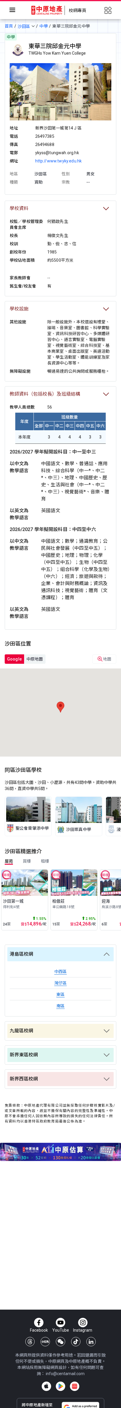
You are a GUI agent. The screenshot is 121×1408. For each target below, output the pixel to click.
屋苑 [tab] (9, 861)
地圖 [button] (107, 659)
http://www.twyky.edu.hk (58, 161)
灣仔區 (60, 983)
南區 (60, 1006)
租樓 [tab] (45, 861)
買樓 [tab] (27, 861)
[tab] (14, 659)
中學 (43, 26)
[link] (28, 816)
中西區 (60, 972)
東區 (60, 994)
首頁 (9, 26)
